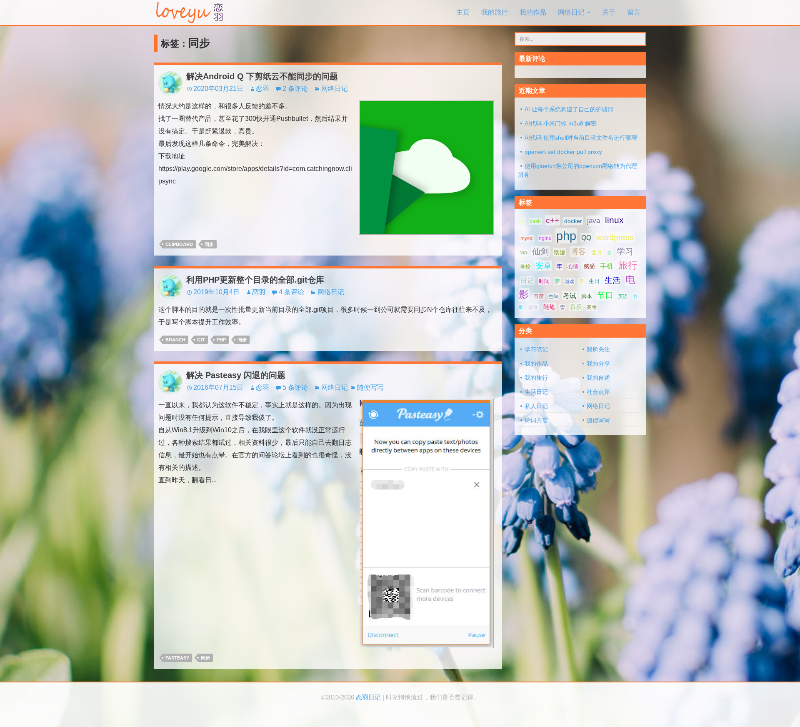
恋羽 (262, 88)
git (201, 339)
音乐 (576, 306)
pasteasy (177, 657)
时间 (544, 281)
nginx (545, 238)
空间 (553, 296)
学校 (525, 267)
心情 (573, 266)
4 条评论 (291, 292)
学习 (625, 251)
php (221, 339)
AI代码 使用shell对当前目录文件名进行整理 (581, 137)
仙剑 (540, 251)
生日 (594, 281)
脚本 (586, 296)
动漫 (559, 252)
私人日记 (536, 406)
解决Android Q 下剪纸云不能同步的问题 (262, 76)
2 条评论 (295, 88)
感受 (589, 266)
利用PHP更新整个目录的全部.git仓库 (255, 279)
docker (573, 221)
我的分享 (598, 363)
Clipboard (179, 244)
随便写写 (370, 387)
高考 (592, 307)
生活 (612, 280)
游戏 (569, 281)
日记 (527, 280)
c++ (552, 220)
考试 (569, 295)
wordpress (615, 237)
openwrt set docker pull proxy (563, 151)
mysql (527, 238)
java (593, 220)
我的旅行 (494, 12)
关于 (608, 12)
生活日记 (536, 392)
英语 (623, 296)
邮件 (533, 307)
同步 (209, 244)
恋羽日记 (368, 697)
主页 (463, 12)
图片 (596, 252)
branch (175, 339)
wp (523, 252)
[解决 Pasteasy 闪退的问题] (426, 522)
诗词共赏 (536, 420)
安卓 (543, 265)
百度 (539, 296)
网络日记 (571, 12)
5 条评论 (295, 387)
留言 (633, 12)
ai (522, 221)
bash (535, 221)
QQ (586, 237)
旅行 (628, 265)
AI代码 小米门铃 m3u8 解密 (561, 123)
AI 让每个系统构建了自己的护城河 (569, 109)
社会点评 (598, 392)
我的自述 (598, 377)
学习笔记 (536, 349)
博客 (578, 251)
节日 (605, 295)
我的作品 (533, 12)
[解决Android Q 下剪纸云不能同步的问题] (426, 166)
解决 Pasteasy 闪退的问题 (235, 375)
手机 (606, 266)
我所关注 (598, 349)
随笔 (549, 306)
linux (614, 220)
